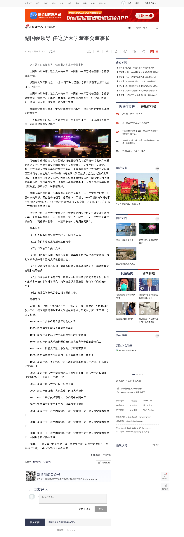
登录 (81, 508)
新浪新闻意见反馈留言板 (131, 388)
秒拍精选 (149, 273)
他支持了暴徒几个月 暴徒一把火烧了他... (142, 68)
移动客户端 (149, 3)
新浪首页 (28, 3)
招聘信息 (133, 405)
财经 (54, 3)
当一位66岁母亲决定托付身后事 (135, 123)
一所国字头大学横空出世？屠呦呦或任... (142, 95)
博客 (77, 3)
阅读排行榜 (127, 106)
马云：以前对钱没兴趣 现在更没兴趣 (140, 77)
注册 (137, 3)
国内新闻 (48, 27)
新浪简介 (120, 401)
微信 (134, 51)
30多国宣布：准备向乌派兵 (133, 151)
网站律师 (133, 410)
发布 (100, 508)
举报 (89, 51)
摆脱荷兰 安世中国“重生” (132, 113)
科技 (69, 3)
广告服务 (133, 401)
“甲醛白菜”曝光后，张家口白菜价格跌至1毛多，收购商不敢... (140, 141)
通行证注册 (147, 405)
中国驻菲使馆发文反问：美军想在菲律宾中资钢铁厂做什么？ (140, 132)
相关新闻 (35, 522)
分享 (143, 51)
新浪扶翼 (121, 445)
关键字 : (29, 462)
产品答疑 (120, 410)
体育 (46, 3)
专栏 (93, 3)
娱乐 (61, 3)
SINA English (148, 410)
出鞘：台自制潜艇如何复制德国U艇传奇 (142, 72)
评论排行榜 (148, 106)
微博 (125, 51)
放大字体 (107, 51)
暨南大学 (37, 462)
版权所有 (145, 432)
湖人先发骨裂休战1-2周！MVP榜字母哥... (142, 81)
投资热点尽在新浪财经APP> (61, 522)
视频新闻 (127, 273)
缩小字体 (98, 51)
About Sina (147, 401)
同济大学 (47, 462)
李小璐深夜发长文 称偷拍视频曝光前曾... (142, 86)
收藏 (116, 51)
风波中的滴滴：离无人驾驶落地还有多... (142, 90)
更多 (101, 3)
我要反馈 (106, 463)
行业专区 (155, 445)
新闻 (38, 3)
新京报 (51, 51)
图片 (85, 3)
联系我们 (120, 405)
